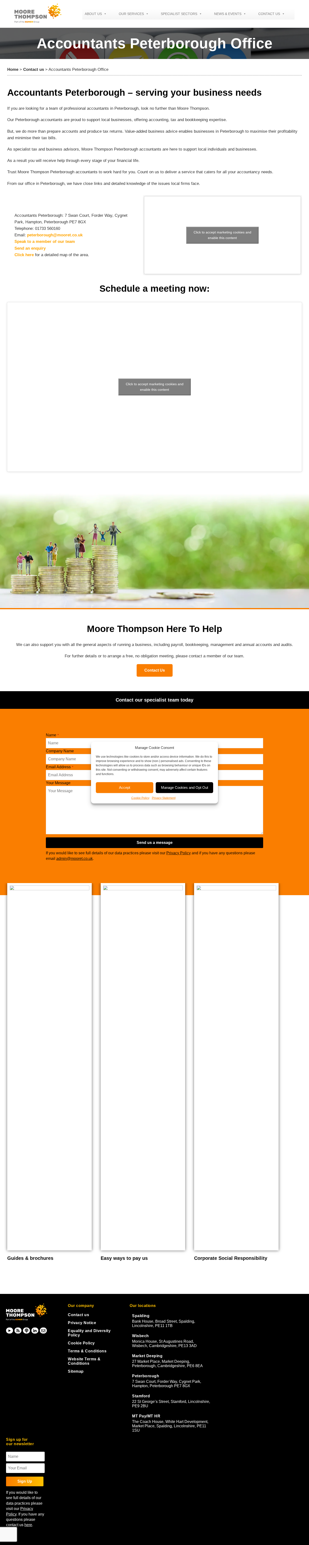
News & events (227, 14)
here (28, 1525)
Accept (124, 787)
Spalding (140, 1316)
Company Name (60, 751)
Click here (24, 255)
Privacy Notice (82, 1323)
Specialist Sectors (179, 14)
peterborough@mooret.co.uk (55, 235)
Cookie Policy (140, 797)
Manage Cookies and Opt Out (184, 787)
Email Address (59, 767)
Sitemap (76, 1371)
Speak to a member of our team (44, 241)
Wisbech (140, 1336)
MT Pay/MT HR (146, 1416)
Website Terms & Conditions (84, 1361)
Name (52, 735)
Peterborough (145, 1376)
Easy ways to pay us (124, 1258)
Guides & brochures (30, 1258)
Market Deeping (147, 1356)
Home (12, 69)
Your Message (58, 783)
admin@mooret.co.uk (74, 858)
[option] (50, 1072)
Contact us (269, 14)
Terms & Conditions (87, 1351)
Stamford (141, 1396)
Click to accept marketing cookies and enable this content (222, 235)
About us (93, 14)
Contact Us (154, 670)
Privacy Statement (164, 797)
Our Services (131, 14)
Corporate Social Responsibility (230, 1258)
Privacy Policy (178, 853)
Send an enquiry (30, 248)
